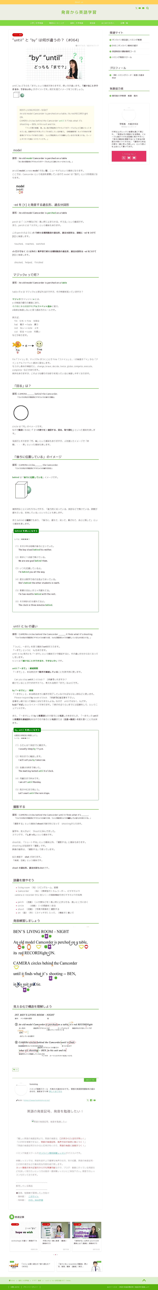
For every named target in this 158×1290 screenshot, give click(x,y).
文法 (16, 1069)
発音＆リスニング (56, 23)
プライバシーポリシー (30, 1287)
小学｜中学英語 (36, 23)
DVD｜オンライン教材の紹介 (125, 45)
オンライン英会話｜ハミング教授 (127, 40)
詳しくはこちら (55, 1091)
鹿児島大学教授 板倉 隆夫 (125, 95)
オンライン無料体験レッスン (52, 1153)
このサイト (34, 1196)
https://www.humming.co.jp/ (37, 1100)
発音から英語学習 (79, 12)
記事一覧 (124, 23)
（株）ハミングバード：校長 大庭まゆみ (128, 76)
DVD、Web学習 (36, 1200)
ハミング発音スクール (122, 57)
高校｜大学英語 (76, 23)
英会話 (92, 23)
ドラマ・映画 (18, 35)
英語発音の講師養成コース (124, 51)
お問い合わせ (15, 1287)
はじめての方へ (107, 23)
